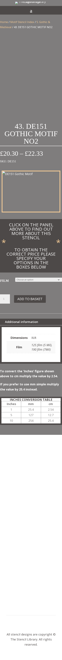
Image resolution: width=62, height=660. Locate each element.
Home (4, 22)
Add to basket (29, 299)
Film (4, 280)
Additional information (21, 322)
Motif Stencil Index (22, 22)
